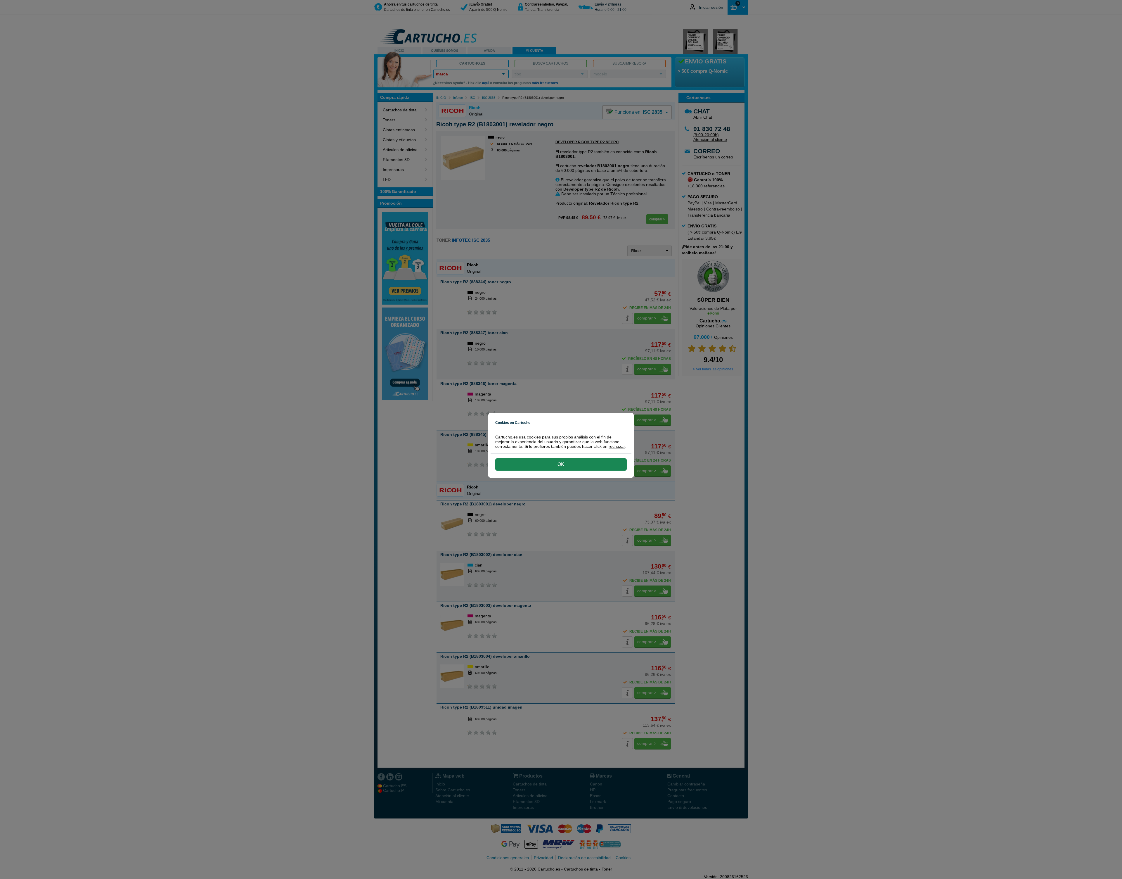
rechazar (617, 446)
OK (560, 464)
